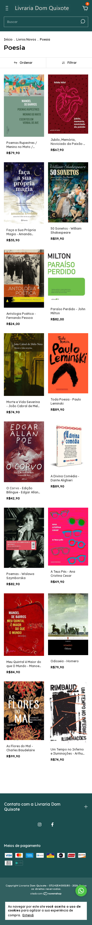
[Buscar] (82, 21)
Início (8, 39)
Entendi (28, 915)
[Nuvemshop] (46, 894)
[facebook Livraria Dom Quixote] (52, 824)
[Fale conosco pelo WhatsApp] (81, 890)
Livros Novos (26, 39)
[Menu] (8, 9)
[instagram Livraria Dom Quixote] (40, 824)
